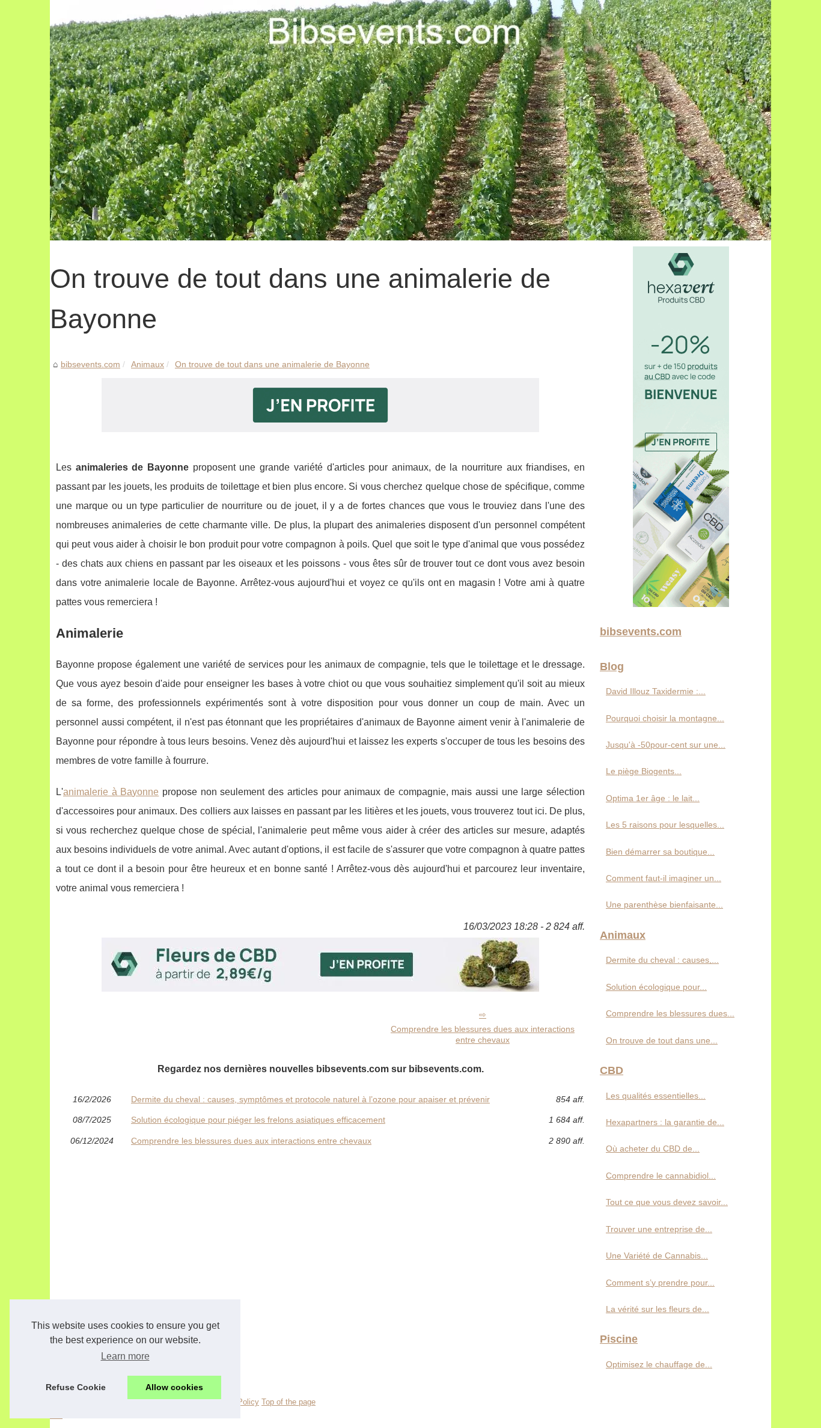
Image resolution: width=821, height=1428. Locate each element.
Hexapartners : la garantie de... (665, 1122)
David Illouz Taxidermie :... (656, 691)
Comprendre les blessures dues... (670, 1013)
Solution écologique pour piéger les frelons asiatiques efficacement (258, 1119)
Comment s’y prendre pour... (660, 1282)
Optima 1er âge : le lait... (653, 798)
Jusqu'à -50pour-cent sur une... (665, 744)
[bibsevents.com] (410, 120)
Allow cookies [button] (174, 1387)
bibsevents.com (90, 364)
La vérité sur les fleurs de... (657, 1309)
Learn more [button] (125, 1356)
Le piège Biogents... (644, 771)
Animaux (147, 364)
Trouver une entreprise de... (659, 1229)
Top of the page (288, 1401)
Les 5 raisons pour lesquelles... (665, 824)
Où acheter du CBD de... (653, 1148)
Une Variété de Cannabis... (657, 1255)
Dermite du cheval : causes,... (662, 960)
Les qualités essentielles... (656, 1095)
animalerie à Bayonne (111, 792)
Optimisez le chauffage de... (659, 1364)
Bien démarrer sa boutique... (660, 851)
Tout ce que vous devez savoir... (667, 1202)
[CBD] (320, 429)
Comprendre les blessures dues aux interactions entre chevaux (483, 1034)
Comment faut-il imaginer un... (663, 878)
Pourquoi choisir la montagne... (665, 718)
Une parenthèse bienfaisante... (664, 904)
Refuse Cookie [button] (76, 1387)
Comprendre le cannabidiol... (661, 1175)
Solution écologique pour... (656, 987)
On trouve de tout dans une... (662, 1040)
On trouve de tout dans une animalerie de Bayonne (272, 364)
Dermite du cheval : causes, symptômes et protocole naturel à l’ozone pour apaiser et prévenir (310, 1099)
